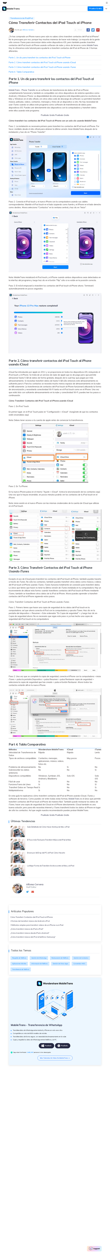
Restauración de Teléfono (60, 958)
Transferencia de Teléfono (20, 969)
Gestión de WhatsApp (38, 958)
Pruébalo (48, 1046)
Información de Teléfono (39, 964)
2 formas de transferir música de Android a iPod (30, 921)
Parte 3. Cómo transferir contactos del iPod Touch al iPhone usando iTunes (42, 67)
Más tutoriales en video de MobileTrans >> (55, 1058)
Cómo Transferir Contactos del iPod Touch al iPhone (31, 917)
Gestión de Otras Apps (60, 964)
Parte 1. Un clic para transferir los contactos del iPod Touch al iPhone (39, 57)
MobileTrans (92, 45)
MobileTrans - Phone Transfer (22, 90)
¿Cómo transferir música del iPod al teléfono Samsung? (32, 937)
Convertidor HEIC (79, 964)
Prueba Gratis (95, 8)
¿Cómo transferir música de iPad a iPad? (26, 929)
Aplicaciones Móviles (19, 964)
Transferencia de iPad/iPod (21, 18)
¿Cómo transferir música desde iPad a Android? (29, 933)
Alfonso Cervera (28, 30)
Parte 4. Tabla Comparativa (21, 72)
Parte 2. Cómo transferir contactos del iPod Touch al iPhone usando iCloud (42, 62)
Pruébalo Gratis (48, 115)
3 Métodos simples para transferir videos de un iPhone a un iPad (36, 925)
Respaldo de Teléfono (19, 958)
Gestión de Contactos (81, 958)
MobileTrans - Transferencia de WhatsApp (36, 1025)
